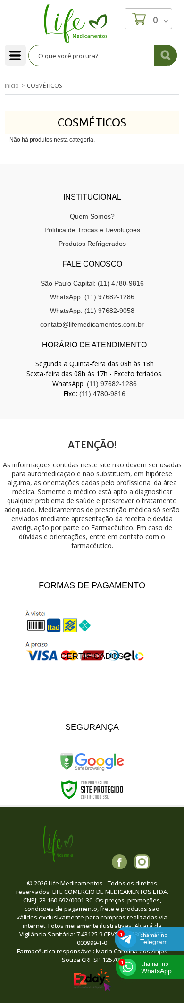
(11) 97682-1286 (112, 384)
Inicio (12, 86)
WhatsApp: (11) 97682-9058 (92, 310)
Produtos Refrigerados (92, 243)
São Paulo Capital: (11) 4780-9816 (92, 283)
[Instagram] (142, 861)
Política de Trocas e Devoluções (92, 230)
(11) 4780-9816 (102, 393)
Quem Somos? (92, 216)
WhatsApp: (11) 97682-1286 (92, 297)
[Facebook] (119, 861)
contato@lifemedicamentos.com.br (92, 324)
